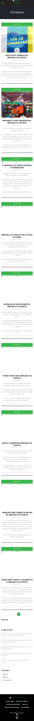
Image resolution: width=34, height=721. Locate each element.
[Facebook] (11, 710)
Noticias (5, 674)
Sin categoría (17, 60)
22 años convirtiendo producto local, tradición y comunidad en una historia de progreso (16, 641)
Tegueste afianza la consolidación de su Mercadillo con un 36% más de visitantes (16, 647)
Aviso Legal (10, 701)
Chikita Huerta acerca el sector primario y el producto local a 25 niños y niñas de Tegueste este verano (16, 634)
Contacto (25, 704)
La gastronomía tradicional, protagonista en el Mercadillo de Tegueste (16, 654)
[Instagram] (15, 710)
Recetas (5, 677)
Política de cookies (22, 701)
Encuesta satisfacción (12, 707)
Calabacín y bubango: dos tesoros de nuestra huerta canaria (15, 661)
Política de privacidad (13, 704)
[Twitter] (18, 710)
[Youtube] (22, 710)
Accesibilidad (25, 707)
